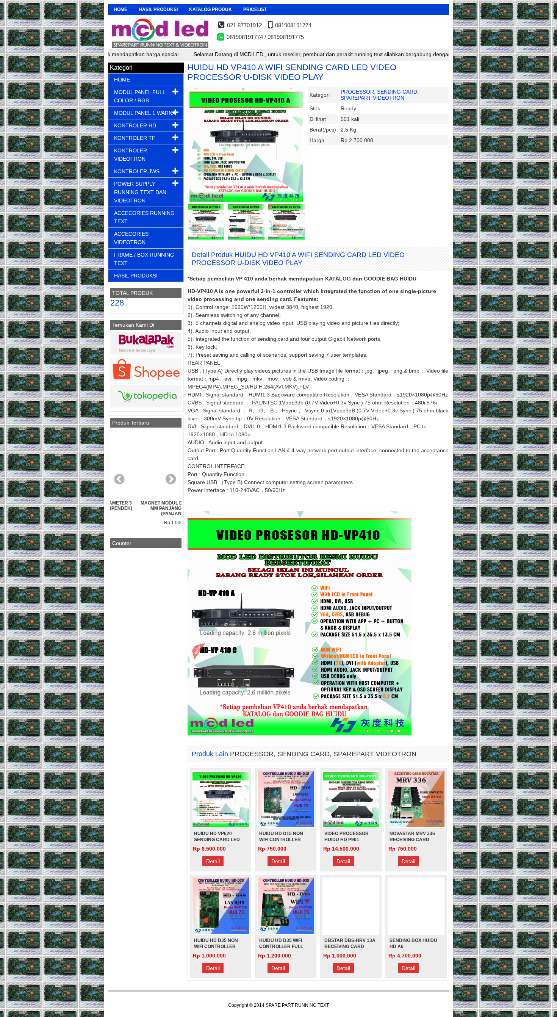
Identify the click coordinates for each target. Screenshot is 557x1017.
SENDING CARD (397, 92)
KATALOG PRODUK (210, 9)
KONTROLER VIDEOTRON (130, 154)
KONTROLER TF (134, 138)
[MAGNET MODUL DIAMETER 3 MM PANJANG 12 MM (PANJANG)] (145, 464)
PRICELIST (255, 9)
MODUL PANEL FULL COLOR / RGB (139, 96)
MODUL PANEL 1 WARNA (145, 113)
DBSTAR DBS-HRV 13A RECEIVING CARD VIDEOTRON (350, 946)
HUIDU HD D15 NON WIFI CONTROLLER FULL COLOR (281, 839)
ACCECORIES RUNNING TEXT (144, 217)
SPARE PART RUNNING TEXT (297, 1005)
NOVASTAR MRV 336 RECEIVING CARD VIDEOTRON (412, 839)
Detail (213, 861)
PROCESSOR (357, 92)
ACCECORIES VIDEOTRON (131, 238)
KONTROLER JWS (137, 171)
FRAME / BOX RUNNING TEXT (144, 259)
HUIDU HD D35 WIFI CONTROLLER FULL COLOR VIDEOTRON (281, 946)
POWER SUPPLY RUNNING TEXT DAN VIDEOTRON (140, 192)
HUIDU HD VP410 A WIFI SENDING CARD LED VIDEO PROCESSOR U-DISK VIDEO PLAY (292, 72)
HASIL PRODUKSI (158, 9)
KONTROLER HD (135, 125)
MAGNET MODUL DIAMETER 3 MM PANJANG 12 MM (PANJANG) (146, 508)
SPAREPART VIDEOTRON (372, 98)
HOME (120, 9)
